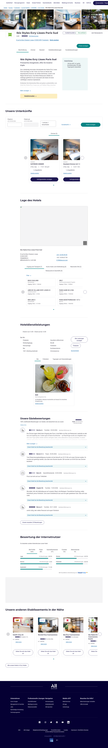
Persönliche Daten (55, 730)
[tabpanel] (54, 162)
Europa (11, 7)
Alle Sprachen (48, 707)
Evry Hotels (41, 7)
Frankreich (17, 7)
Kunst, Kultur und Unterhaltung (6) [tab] (56, 266)
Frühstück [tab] (46, 359)
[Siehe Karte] (54, 226)
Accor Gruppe (14, 701)
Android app (66, 707)
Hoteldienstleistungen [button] (35, 324)
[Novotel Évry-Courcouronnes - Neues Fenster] (48, 624)
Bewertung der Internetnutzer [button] (40, 537)
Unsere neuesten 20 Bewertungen (32, 522)
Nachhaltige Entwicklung (16, 709)
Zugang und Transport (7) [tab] (34, 266)
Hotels (5, 7)
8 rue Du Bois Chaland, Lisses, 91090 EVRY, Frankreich (32, 40)
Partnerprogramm (15, 712)
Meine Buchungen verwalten (87, 701)
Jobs (11, 707)
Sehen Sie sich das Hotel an (23, 652)
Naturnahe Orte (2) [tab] (75, 266)
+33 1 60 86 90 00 (61, 255)
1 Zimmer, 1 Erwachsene (45, 123)
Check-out (28, 120)
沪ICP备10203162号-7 (59, 736)
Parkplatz (76, 345)
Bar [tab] (38, 359)
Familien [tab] (64, 551)
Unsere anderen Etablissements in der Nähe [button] (34, 609)
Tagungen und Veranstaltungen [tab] (62, 359)
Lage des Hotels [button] (30, 200)
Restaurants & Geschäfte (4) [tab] (54, 271)
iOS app (65, 704)
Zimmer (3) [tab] (54, 133)
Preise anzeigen (83, 46)
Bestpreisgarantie (97, 33)
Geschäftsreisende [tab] (52, 551)
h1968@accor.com (62, 260)
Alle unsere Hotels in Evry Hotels (17, 665)
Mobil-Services (66, 701)
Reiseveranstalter (32, 707)
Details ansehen (39, 403)
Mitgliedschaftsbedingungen (40, 730)
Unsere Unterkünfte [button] (18, 111)
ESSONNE (34, 7)
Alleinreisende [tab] (75, 551)
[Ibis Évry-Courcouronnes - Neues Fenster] (73, 624)
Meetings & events (32, 704)
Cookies (66, 730)
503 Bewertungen (33, 36)
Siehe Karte (18, 642)
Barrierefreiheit (75, 350)
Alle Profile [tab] (32, 551)
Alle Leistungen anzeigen (79, 339)
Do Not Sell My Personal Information (54, 731)
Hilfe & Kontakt (84, 704)
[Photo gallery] (54, 19)
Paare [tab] (41, 551)
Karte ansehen (54, 40)
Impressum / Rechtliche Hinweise (79, 730)
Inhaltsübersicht (49, 704)
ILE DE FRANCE (26, 7)
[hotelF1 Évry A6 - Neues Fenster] (23, 624)
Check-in (12, 120)
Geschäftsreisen (32, 701)
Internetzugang (49, 701)
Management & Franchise (17, 704)
